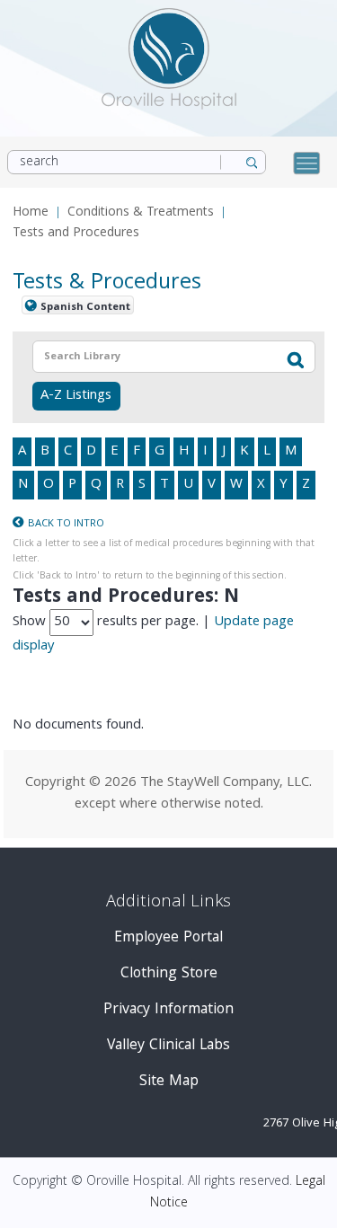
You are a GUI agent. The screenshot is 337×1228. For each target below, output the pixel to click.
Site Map (169, 1082)
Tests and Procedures (76, 234)
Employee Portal (168, 938)
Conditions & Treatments (140, 213)
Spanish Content (85, 306)
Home (31, 213)
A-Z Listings (75, 396)
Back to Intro (66, 524)
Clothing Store (168, 974)
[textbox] (146, 356)
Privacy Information (168, 1010)
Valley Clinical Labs (168, 1046)
